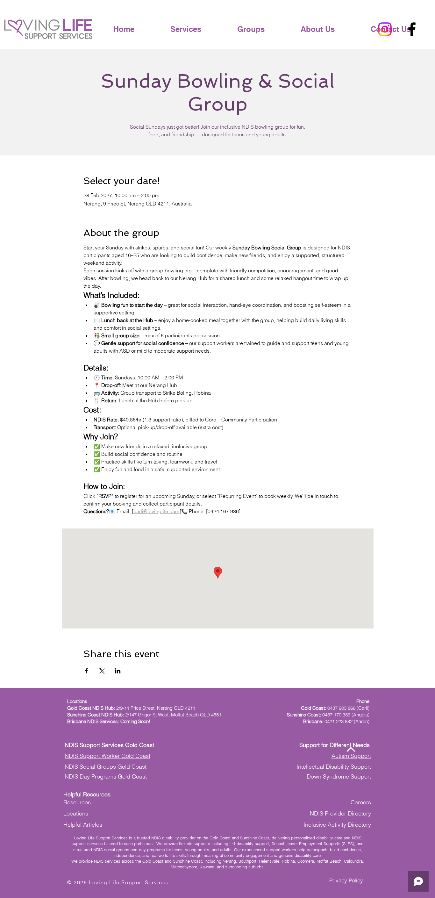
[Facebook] (412, 29)
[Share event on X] (102, 670)
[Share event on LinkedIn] (118, 670)
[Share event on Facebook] (86, 670)
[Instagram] (385, 29)
